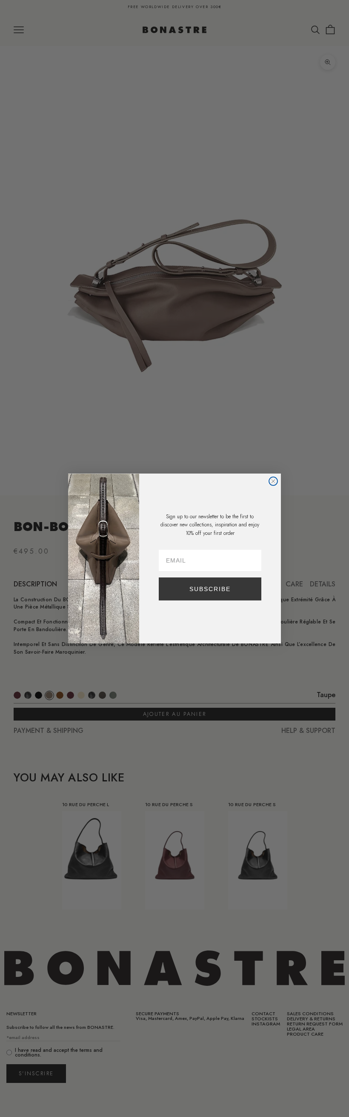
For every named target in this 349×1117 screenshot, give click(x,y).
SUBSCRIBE (210, 589)
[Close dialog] (273, 481)
